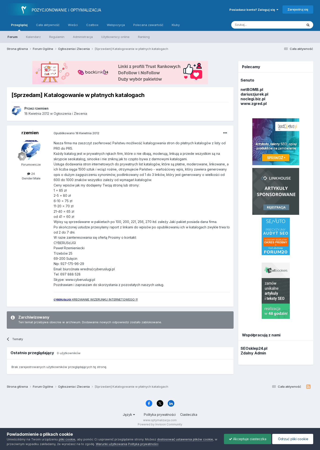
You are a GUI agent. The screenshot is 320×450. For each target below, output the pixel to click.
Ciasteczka (188, 415)
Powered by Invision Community (160, 424)
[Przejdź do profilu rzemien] (16, 111)
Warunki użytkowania (111, 444)
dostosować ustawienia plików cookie (185, 439)
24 (32, 173)
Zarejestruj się (297, 9)
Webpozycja (116, 25)
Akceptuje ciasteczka (249, 439)
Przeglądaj (19, 25)
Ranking (144, 37)
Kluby (176, 25)
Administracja (83, 37)
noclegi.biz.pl (253, 99)
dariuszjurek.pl (254, 94)
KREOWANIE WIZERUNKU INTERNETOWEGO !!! (96, 299)
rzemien (30, 132)
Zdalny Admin (253, 353)
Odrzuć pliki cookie (292, 439)
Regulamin (56, 37)
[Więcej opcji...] (225, 133)
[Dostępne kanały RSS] (308, 386)
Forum (12, 37)
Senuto (247, 80)
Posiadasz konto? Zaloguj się (252, 9)
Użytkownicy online (115, 37)
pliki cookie (67, 439)
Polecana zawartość (148, 25)
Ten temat (290, 24)
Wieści (73, 25)
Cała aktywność (48, 25)
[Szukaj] (308, 25)
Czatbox (92, 25)
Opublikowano (76, 133)
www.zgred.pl (254, 103)
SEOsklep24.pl (254, 348)
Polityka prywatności (160, 415)
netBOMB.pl (252, 89)
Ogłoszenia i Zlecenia (70, 113)
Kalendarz (33, 37)
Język (128, 415)
